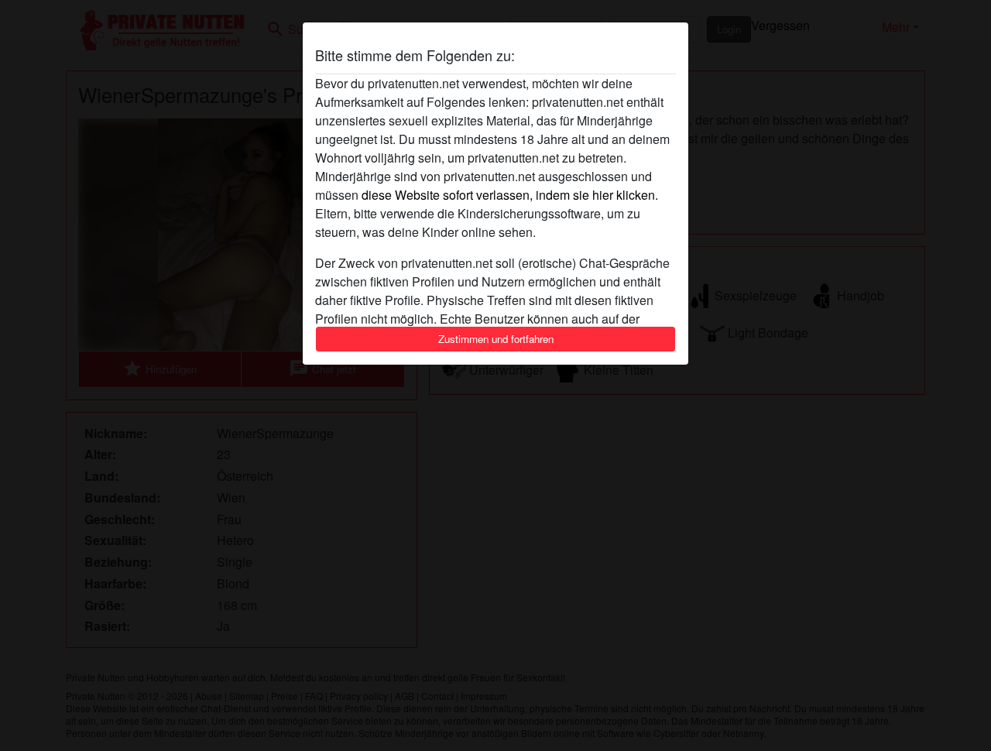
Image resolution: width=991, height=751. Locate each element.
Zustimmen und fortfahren (496, 338)
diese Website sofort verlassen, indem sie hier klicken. (510, 195)
